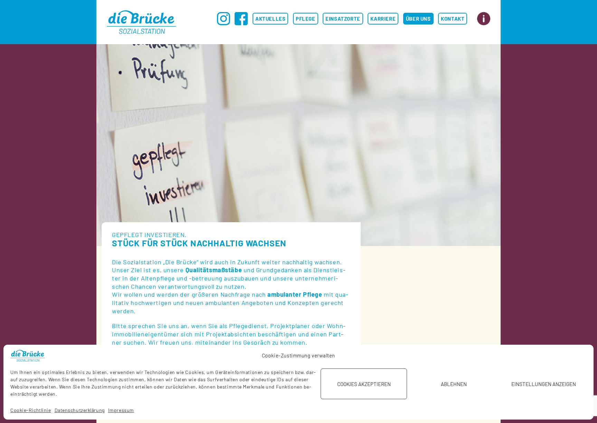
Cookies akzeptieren (364, 384)
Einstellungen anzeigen (543, 384)
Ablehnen (454, 384)
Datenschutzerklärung (80, 410)
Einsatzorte (342, 19)
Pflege (305, 19)
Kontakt (452, 19)
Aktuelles (270, 19)
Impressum (121, 410)
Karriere (383, 19)
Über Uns (418, 19)
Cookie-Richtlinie (30, 410)
